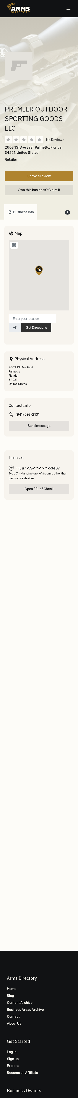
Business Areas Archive (25, 1010)
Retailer (11, 160)
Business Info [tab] (23, 212)
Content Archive (19, 1003)
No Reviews (55, 140)
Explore (13, 1066)
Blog (10, 996)
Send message (39, 426)
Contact (13, 1016)
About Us (14, 1023)
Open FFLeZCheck (39, 489)
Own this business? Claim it (39, 190)
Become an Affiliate (22, 1073)
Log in (11, 1052)
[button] (39, 270)
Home (11, 989)
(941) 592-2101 (28, 414)
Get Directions (36, 327)
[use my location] (14, 327)
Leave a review (39, 176)
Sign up (13, 1059)
